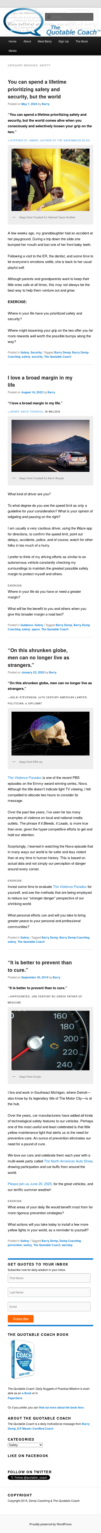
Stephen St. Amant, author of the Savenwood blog (50, 140)
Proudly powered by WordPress (50, 1524)
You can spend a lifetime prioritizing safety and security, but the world (37, 89)
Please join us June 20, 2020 (30, 1183)
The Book (82, 41)
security (37, 356)
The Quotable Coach (57, 356)
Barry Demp (62, 352)
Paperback (15, 1398)
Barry (46, 104)
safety (26, 356)
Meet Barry (45, 41)
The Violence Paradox (25, 777)
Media (13, 51)
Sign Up (63, 41)
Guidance (26, 625)
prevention (15, 1245)
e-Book (26, 1393)
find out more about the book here (61, 1407)
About (27, 41)
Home (12, 41)
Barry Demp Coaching (74, 937)
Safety (24, 352)
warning (67, 1245)
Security (36, 352)
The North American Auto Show (68, 1160)
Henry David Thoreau (26, 411)
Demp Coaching (70, 1241)
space (36, 629)
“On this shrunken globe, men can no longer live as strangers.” (38, 657)
